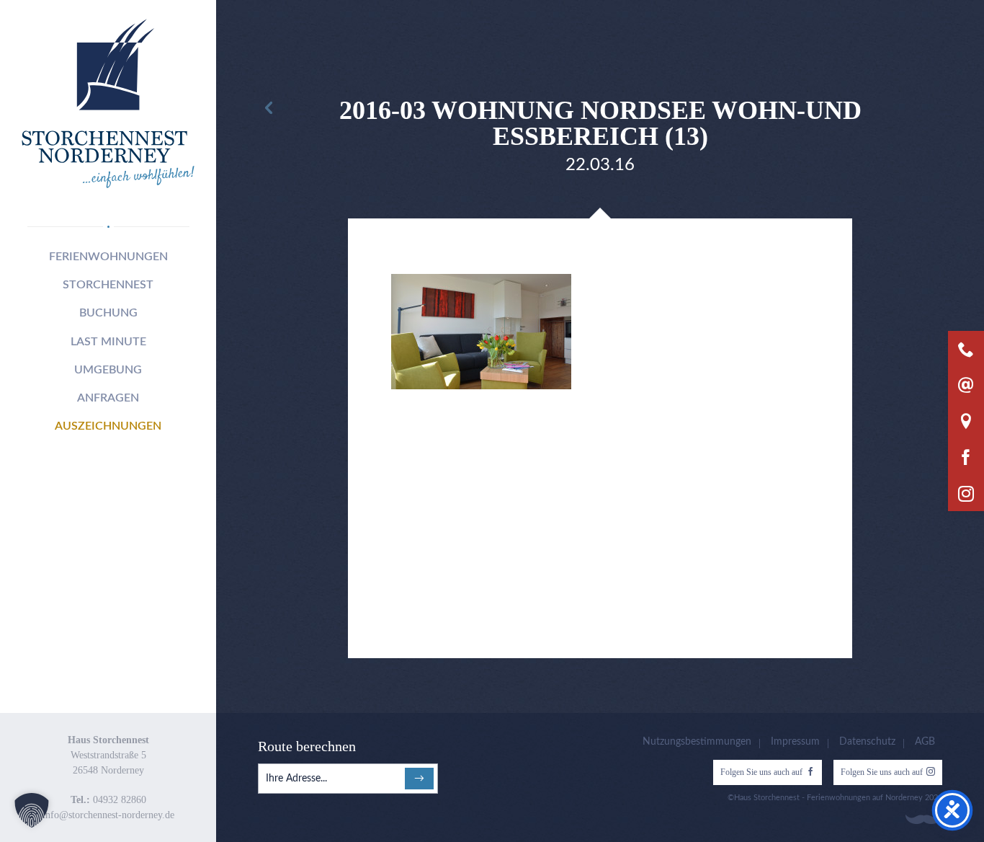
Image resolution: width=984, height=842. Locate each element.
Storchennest (108, 285)
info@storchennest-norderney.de (108, 815)
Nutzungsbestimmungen (697, 742)
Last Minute (108, 341)
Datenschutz (867, 742)
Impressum (795, 742)
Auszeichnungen (108, 426)
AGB (925, 742)
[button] (31, 810)
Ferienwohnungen (108, 256)
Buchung (108, 313)
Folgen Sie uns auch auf (761, 772)
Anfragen (108, 398)
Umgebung (108, 370)
